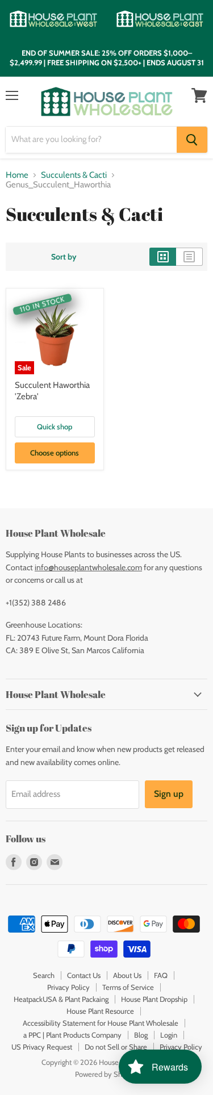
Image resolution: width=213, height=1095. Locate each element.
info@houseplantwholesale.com (88, 567)
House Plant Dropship (154, 999)
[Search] (192, 140)
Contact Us (84, 975)
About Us (127, 975)
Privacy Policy (68, 987)
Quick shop (54, 426)
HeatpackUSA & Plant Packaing (61, 999)
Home (17, 175)
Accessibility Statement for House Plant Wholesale (100, 1022)
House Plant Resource (100, 1010)
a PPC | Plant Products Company (72, 1034)
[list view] (189, 257)
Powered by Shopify (106, 1074)
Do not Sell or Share (116, 1046)
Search (44, 975)
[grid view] (162, 257)
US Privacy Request (41, 1046)
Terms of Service (128, 987)
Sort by (64, 256)
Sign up (168, 793)
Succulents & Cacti (74, 175)
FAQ (161, 975)
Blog (141, 1034)
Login (168, 1034)
